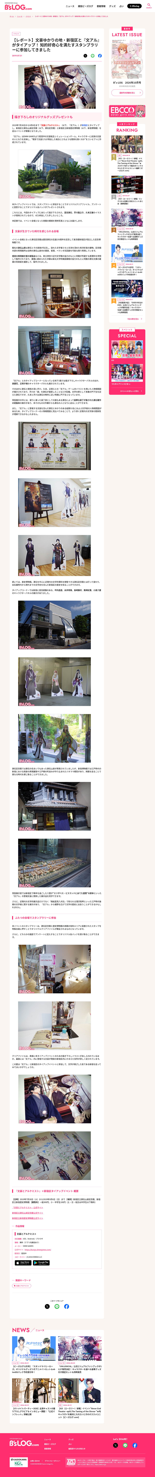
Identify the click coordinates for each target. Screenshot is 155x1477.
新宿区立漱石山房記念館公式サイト (27, 1212)
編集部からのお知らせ (76, 1448)
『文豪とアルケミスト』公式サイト (27, 1207)
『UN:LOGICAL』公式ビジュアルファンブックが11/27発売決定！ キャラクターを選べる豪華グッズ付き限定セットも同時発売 (80, 1369)
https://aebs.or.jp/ (100, 1464)
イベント (28, 16)
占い (121, 6)
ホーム (12, 16)
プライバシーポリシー (52, 1461)
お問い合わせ (35, 1461)
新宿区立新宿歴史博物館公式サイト (27, 1218)
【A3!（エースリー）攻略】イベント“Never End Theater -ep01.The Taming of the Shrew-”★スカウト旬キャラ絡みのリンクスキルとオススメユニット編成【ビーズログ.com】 (130, 164)
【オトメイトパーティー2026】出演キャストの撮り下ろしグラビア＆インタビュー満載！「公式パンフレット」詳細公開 (33, 1411)
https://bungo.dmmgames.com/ (38, 1249)
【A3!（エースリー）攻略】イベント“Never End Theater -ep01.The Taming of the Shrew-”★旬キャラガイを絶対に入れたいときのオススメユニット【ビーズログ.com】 (79, 1413)
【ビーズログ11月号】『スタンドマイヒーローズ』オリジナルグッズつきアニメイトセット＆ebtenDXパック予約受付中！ (33, 1369)
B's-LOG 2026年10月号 (127, 82)
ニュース (70, 6)
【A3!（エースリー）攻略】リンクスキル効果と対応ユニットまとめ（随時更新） (130, 201)
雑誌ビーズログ (85, 6)
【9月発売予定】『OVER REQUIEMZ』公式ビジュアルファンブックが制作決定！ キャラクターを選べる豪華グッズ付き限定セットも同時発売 (130, 307)
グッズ (112, 6)
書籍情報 (101, 6)
